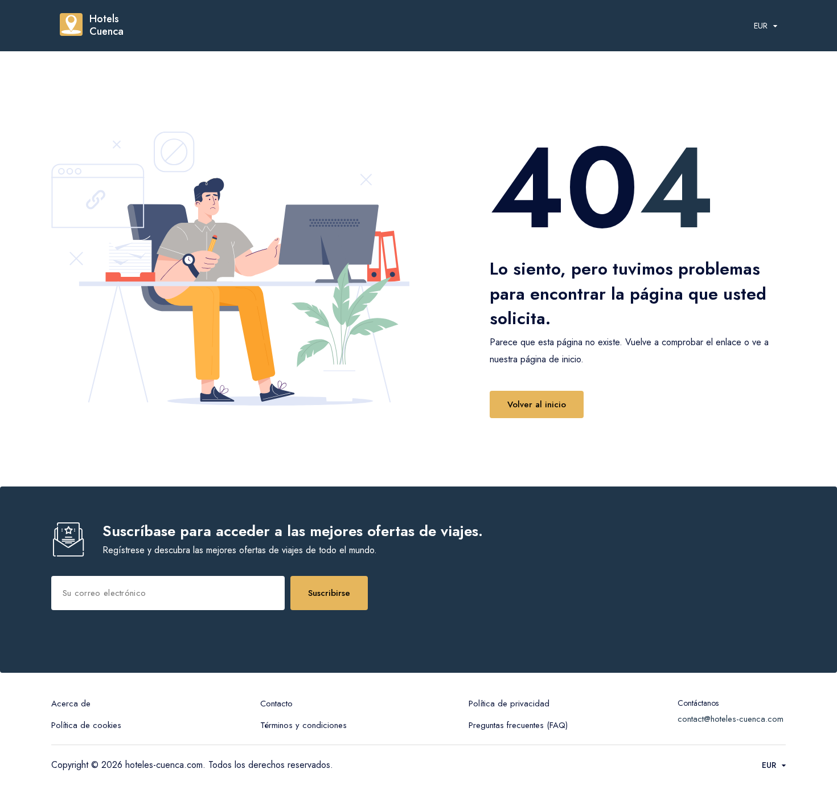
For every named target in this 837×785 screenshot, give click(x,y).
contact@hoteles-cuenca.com (730, 719)
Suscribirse (329, 593)
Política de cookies (86, 725)
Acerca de (71, 703)
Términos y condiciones (303, 725)
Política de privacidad (509, 703)
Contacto (276, 703)
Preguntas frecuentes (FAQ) (518, 725)
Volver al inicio (536, 404)
